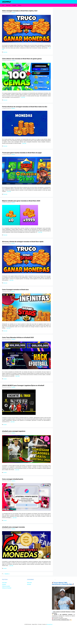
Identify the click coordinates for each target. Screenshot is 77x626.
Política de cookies (6, 586)
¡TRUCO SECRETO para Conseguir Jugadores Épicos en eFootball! (23, 385)
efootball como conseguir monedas (13, 527)
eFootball (14, 5)
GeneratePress (49, 624)
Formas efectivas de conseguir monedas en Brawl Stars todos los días (24, 106)
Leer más (23, 97)
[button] (74, 5)
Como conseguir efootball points (12, 479)
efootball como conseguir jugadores (13, 431)
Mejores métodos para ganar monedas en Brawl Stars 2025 (21, 201)
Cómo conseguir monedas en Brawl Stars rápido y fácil (19, 11)
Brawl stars (8, 5)
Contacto (19, 5)
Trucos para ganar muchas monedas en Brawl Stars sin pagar (22, 152)
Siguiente (7, 573)
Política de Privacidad (6, 587)
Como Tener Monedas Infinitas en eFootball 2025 (18, 337)
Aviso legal (4, 582)
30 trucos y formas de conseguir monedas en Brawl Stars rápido (22, 241)
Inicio (3, 5)
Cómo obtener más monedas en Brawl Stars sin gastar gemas (22, 58)
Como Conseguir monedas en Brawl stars (15, 289)
